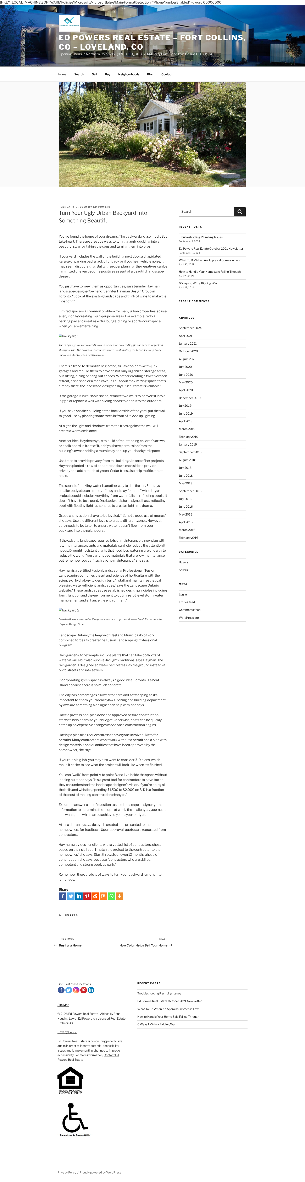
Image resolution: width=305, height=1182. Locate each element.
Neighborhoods (128, 74)
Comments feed (189, 609)
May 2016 (185, 514)
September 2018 (190, 452)
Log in (183, 594)
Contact (167, 74)
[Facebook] (62, 896)
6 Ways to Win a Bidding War (198, 283)
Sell (94, 74)
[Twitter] (70, 896)
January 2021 (188, 343)
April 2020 (186, 390)
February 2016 (188, 537)
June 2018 (186, 475)
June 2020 (186, 374)
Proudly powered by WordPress (100, 1172)
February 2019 (188, 436)
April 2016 (186, 522)
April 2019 (186, 421)
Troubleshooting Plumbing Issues (201, 237)
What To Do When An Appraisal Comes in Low (209, 260)
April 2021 (185, 336)
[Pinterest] (87, 896)
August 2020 (187, 359)
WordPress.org (189, 617)
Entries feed (187, 602)
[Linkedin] (79, 896)
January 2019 (188, 444)
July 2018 (185, 467)
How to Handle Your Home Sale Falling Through (210, 271)
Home (62, 74)
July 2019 (185, 405)
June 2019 (186, 413)
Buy (107, 74)
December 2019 (190, 398)
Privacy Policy (67, 1032)
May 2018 (185, 483)
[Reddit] (95, 896)
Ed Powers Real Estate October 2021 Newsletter (211, 248)
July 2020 (185, 366)
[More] (119, 896)
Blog (150, 74)
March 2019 (187, 429)
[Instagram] (76, 990)
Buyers (183, 562)
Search (79, 74)
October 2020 (188, 351)
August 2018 (187, 460)
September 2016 (190, 491)
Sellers (71, 915)
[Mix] (103, 896)
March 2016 (187, 529)
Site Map (63, 1004)
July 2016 (185, 499)
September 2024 (190, 328)
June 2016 (186, 506)
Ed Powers (102, 206)
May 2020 (186, 382)
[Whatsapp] (111, 896)
